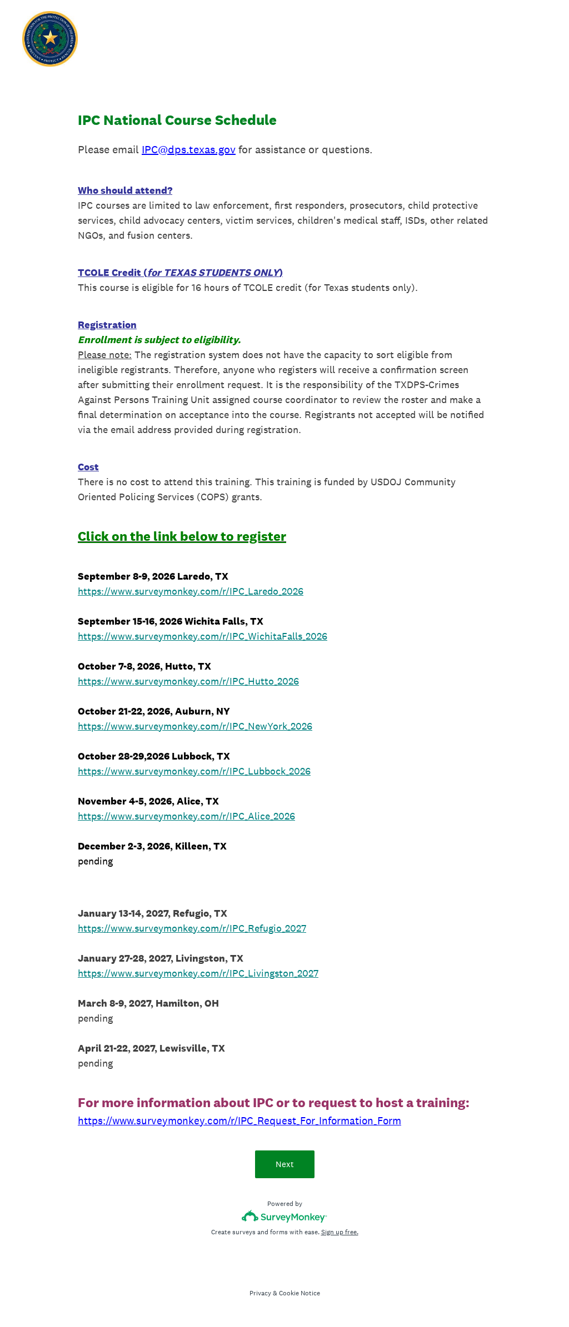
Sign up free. (339, 1232)
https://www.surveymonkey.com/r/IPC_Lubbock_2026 (194, 771)
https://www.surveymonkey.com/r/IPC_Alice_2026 (186, 816)
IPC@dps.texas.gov (189, 149)
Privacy (260, 1293)
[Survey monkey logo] (284, 1216)
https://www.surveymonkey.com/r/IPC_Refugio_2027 (192, 928)
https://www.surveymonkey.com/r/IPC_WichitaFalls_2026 (202, 636)
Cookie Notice (299, 1293)
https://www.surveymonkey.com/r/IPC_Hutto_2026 (188, 681)
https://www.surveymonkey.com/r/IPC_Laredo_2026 (190, 591)
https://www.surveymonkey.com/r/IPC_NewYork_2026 (195, 726)
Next (285, 1164)
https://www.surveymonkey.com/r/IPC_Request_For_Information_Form (239, 1120)
